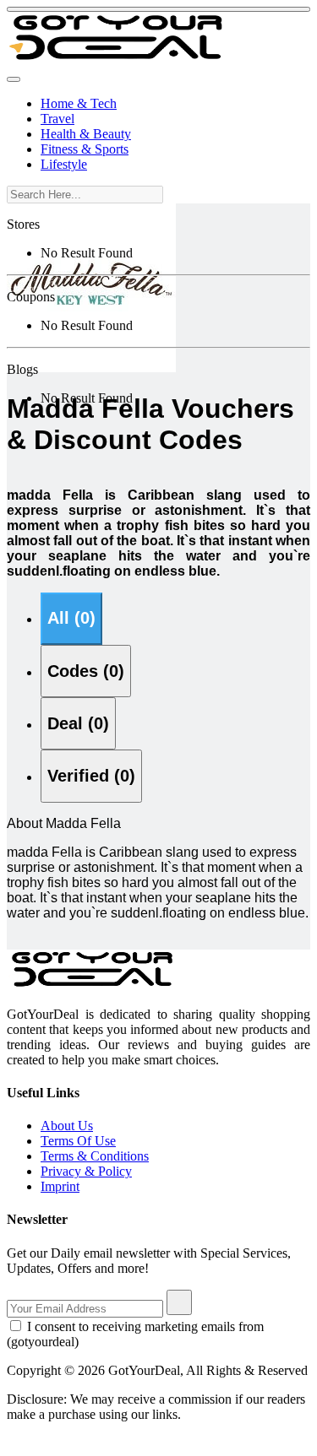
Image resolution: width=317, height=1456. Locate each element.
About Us (67, 1125)
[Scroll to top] (158, 9)
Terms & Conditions (95, 1156)
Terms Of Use (78, 1141)
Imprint (60, 1186)
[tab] (71, 619)
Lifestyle (64, 164)
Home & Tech (79, 103)
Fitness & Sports (84, 149)
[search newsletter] (179, 1302)
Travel (57, 118)
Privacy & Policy (86, 1171)
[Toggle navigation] (13, 79)
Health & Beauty (86, 134)
